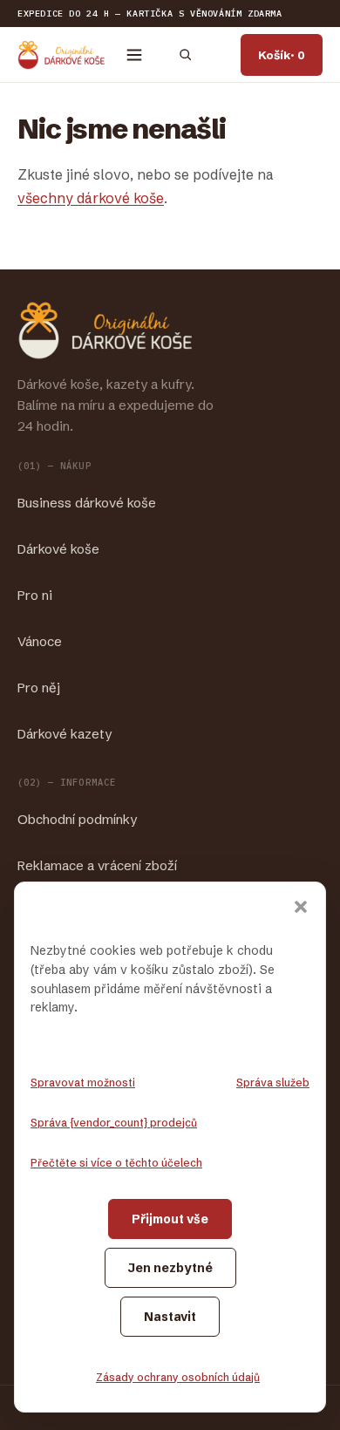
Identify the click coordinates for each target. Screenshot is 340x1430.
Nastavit (170, 1316)
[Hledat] (185, 55)
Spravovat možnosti (83, 1082)
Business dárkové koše (86, 502)
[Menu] (134, 55)
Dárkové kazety (64, 733)
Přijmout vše (170, 1219)
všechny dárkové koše (90, 198)
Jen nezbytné (170, 1268)
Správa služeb (272, 1082)
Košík (281, 55)
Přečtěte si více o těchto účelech (116, 1162)
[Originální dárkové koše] (61, 55)
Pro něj (38, 687)
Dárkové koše (58, 549)
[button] (300, 907)
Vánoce (39, 641)
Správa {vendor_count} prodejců (114, 1122)
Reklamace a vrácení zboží (97, 865)
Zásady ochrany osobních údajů (178, 1377)
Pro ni (34, 595)
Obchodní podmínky (77, 819)
